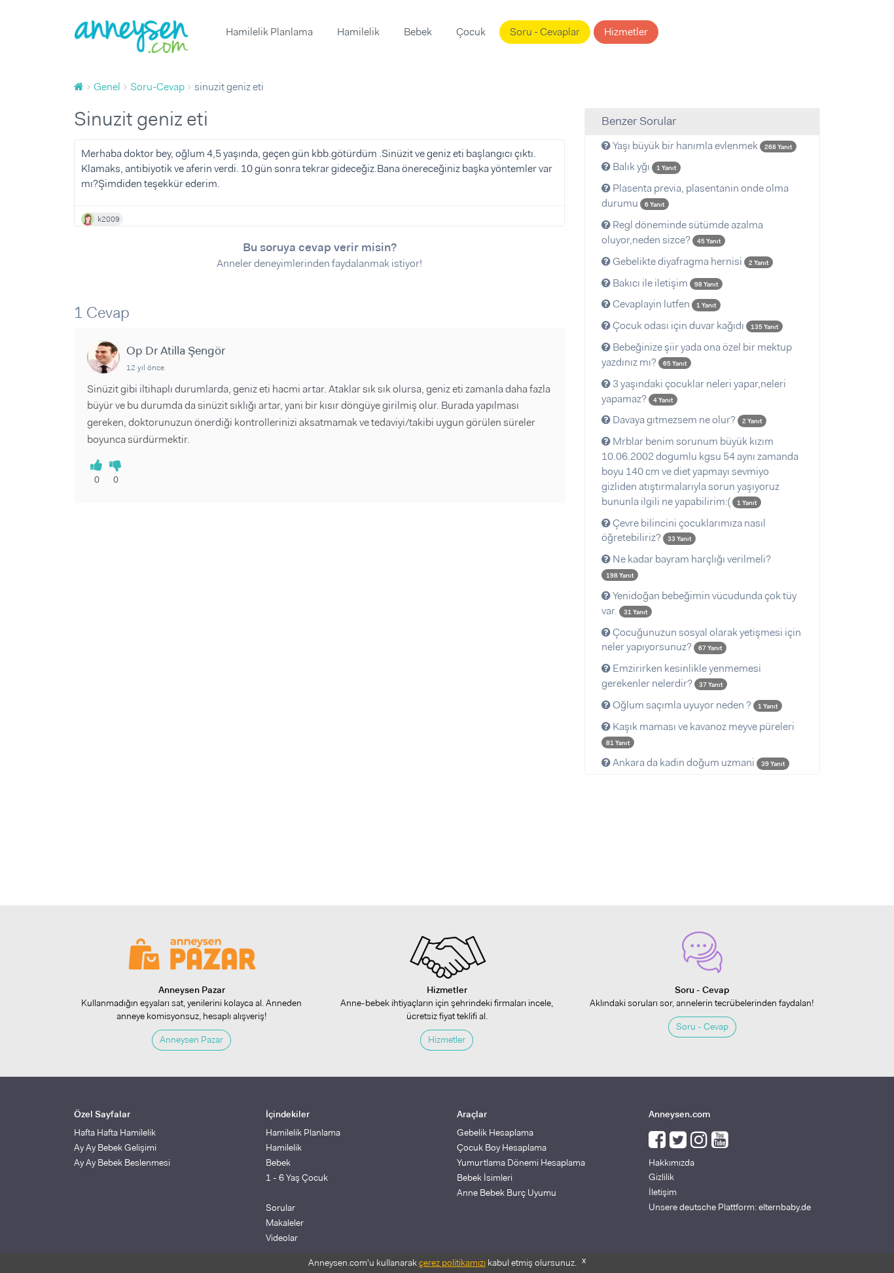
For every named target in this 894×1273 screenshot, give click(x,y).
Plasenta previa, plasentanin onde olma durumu (695, 195)
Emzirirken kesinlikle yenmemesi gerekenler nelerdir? (681, 675)
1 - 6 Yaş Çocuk (297, 1177)
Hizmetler (626, 32)
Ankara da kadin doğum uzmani (698, 762)
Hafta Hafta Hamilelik (115, 1132)
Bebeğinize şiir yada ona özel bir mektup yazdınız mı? (696, 354)
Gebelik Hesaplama (495, 1132)
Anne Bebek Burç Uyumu (506, 1192)
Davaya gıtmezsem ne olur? (686, 420)
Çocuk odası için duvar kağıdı (694, 325)
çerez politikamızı (452, 1262)
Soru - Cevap (702, 1026)
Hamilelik (358, 32)
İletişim (663, 1192)
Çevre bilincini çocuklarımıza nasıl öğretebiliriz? (683, 530)
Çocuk (471, 32)
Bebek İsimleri (484, 1177)
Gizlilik (661, 1177)
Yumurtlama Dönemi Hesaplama (521, 1162)
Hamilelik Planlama (269, 32)
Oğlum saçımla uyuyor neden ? (694, 705)
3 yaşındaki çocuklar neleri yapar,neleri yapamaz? (693, 391)
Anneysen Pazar (191, 1039)
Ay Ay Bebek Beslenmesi (122, 1162)
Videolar (282, 1238)
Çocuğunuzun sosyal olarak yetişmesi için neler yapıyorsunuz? (701, 639)
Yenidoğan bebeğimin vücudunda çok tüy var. (698, 603)
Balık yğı (643, 166)
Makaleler (285, 1223)
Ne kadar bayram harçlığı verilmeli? (688, 566)
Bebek (418, 32)
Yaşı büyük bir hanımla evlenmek (701, 145)
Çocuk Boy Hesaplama (501, 1147)
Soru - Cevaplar (545, 32)
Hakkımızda (671, 1162)
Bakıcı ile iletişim (664, 283)
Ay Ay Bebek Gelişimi (115, 1147)
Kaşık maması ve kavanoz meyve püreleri (700, 733)
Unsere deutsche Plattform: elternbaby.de (730, 1207)
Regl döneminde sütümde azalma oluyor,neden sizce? (682, 232)
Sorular (280, 1207)
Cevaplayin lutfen (663, 304)
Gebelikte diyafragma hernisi (689, 261)
